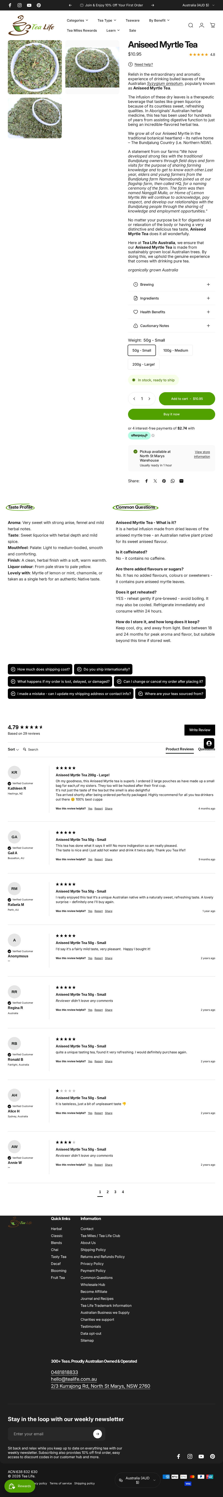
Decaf (56, 1263)
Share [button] (108, 808)
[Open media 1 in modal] (35, 67)
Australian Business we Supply (105, 1312)
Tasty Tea (58, 1256)
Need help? (144, 64)
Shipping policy (84, 1483)
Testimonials (91, 1326)
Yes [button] (90, 808)
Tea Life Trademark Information (106, 1305)
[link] (64, 1372)
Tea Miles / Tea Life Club (100, 1236)
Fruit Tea (58, 1277)
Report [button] (99, 808)
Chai (54, 1249)
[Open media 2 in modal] (92, 67)
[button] (100, 1193)
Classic (57, 1236)
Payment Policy (93, 1270)
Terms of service (61, 1483)
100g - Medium (175, 350)
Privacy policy (38, 1483)
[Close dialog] (162, 696)
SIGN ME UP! (42, 773)
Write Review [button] (199, 730)
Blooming (58, 1270)
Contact (87, 1229)
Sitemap (87, 1340)
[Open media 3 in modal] (35, 118)
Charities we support (97, 1319)
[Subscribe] (97, 1434)
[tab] (180, 750)
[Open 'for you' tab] (209, 743)
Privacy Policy (92, 1263)
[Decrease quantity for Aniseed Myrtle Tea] (133, 398)
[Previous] (70, 5)
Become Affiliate (94, 1291)
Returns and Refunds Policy (103, 1256)
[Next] (152, 5)
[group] (111, 851)
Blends (56, 1242)
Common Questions (97, 1277)
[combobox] (198, 5)
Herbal (56, 1229)
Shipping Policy (93, 1249)
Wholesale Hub (93, 1284)
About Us (88, 1242)
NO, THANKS (42, 786)
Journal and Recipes (97, 1298)
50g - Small (141, 350)
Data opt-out (91, 1333)
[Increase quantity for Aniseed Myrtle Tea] (150, 398)
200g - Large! (143, 364)
